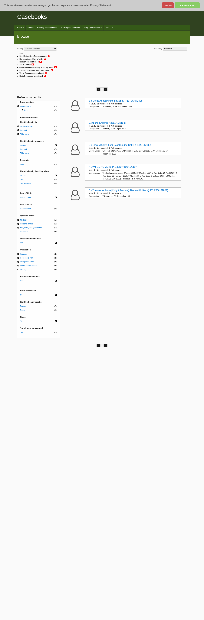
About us (109, 27)
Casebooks (32, 16)
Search (30, 27)
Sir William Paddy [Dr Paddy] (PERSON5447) (113, 167)
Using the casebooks (92, 27)
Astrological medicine (70, 27)
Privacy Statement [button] (100, 5)
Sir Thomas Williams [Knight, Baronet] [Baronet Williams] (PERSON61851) (128, 190)
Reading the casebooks (47, 27)
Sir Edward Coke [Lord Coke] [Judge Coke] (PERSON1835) (120, 145)
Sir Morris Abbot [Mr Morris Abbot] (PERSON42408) (116, 101)
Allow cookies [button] (187, 5)
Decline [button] (168, 5)
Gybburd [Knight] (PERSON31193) (107, 123)
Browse (20, 27)
